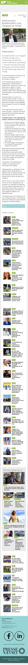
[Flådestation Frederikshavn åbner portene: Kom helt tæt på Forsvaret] (7, 398)
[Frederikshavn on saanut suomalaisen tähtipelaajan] (7, 343)
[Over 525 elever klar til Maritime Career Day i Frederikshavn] (7, 242)
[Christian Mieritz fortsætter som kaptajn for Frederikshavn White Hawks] (7, 597)
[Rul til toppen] (25, 662)
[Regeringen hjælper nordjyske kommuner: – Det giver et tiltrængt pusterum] (7, 276)
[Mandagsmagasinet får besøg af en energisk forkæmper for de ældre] (7, 363)
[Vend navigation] (26, 2)
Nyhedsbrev (22, 658)
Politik (14, 217)
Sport (14, 248)
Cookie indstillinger (7, 658)
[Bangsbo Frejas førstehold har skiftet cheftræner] (7, 321)
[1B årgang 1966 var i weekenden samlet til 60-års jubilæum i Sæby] (7, 312)
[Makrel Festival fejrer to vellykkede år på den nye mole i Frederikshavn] (7, 441)
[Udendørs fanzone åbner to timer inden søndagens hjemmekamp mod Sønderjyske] (7, 409)
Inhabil (4, 205)
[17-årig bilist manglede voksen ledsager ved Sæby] (7, 578)
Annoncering (13, 626)
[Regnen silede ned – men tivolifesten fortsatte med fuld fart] (7, 231)
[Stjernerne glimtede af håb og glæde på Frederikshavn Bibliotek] (7, 332)
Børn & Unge (15, 228)
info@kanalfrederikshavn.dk (8, 623)
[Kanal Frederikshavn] (9, 2)
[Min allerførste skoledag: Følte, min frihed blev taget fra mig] (7, 420)
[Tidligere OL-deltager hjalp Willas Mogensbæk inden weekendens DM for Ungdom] (7, 430)
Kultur (14, 308)
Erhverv (14, 294)
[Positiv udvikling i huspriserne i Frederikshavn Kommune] (7, 461)
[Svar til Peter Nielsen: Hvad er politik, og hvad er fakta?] (7, 451)
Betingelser (15, 658)
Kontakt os (11, 627)
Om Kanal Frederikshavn (14, 660)
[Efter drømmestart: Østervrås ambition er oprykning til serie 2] (7, 569)
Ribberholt (5, 207)
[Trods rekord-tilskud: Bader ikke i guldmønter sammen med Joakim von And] (7, 220)
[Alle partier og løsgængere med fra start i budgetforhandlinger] (7, 587)
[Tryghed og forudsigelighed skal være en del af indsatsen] (8, 534)
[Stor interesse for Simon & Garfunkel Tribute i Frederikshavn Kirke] (7, 374)
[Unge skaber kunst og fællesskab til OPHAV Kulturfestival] (7, 608)
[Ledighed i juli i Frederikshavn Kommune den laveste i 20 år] (7, 297)
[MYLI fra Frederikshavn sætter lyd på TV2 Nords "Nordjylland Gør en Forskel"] (14, 516)
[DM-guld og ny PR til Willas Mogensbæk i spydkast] (7, 288)
